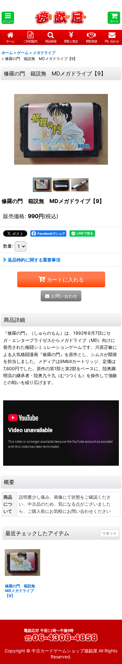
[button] (8, 18)
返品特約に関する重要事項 (34, 259)
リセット (109, 533)
